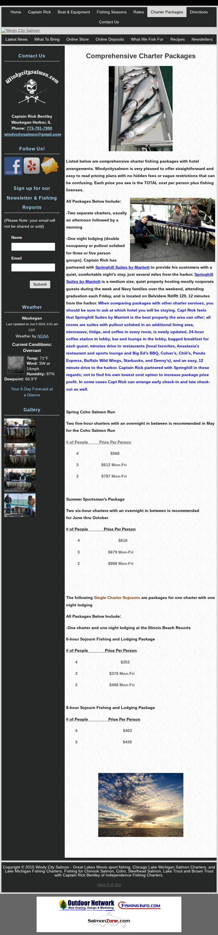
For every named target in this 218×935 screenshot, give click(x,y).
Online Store (77, 39)
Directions (199, 12)
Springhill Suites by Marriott (122, 267)
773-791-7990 (39, 128)
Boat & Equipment (74, 12)
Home (16, 12)
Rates (138, 12)
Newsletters (202, 39)
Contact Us (109, 22)
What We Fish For (147, 39)
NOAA (43, 336)
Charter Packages (167, 12)
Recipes (177, 39)
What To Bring (47, 39)
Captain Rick (39, 12)
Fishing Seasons (112, 12)
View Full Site (109, 884)
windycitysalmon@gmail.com (32, 134)
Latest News (16, 39)
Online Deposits (110, 39)
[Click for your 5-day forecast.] (14, 372)
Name (18, 237)
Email (17, 258)
